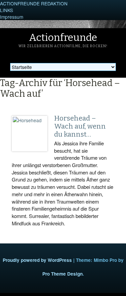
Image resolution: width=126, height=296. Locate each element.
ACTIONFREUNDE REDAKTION (34, 3)
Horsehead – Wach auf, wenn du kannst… (80, 126)
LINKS (6, 10)
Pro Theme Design (62, 274)
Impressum (11, 16)
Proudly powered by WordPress (37, 260)
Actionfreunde (63, 37)
